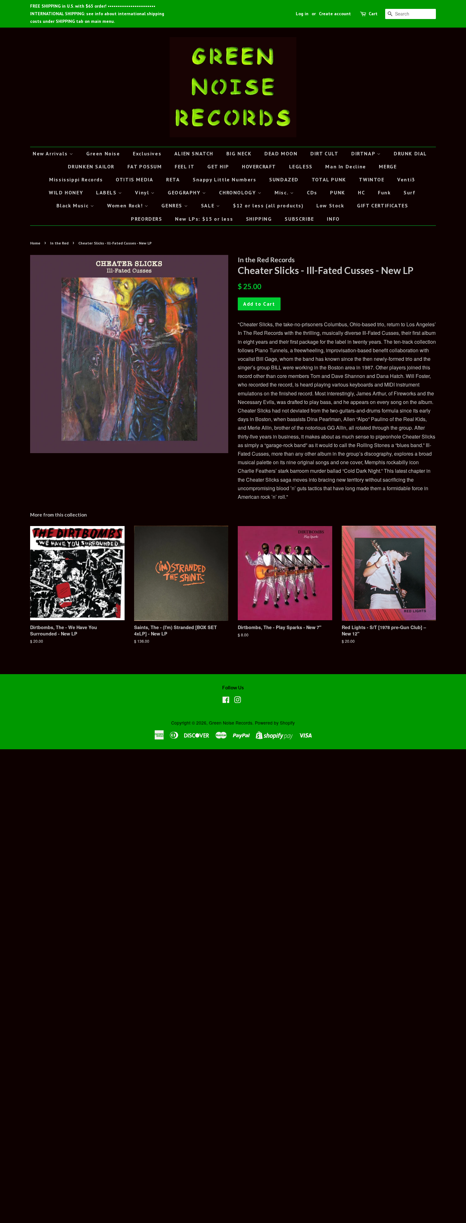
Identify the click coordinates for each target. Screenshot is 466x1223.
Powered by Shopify (275, 722)
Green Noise (103, 153)
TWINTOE (371, 179)
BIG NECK (239, 153)
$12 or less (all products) (268, 205)
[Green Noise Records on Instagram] (237, 701)
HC (361, 192)
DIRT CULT (324, 153)
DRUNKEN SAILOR (91, 166)
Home (35, 243)
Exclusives (147, 153)
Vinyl (143, 192)
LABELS (107, 192)
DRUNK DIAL (410, 153)
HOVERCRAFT (259, 166)
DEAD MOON (280, 153)
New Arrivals (51, 153)
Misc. (282, 192)
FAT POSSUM (144, 166)
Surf (409, 192)
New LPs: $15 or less (204, 219)
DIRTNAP (364, 153)
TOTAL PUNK (329, 179)
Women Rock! (126, 205)
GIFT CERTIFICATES (382, 205)
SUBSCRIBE (299, 219)
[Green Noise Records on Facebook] (226, 701)
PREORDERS (146, 219)
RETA (173, 179)
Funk (384, 192)
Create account (335, 13)
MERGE (388, 166)
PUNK (337, 192)
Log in (302, 13)
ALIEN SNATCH (193, 153)
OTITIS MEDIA (134, 179)
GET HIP (218, 166)
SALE (208, 205)
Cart (373, 13)
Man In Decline (345, 166)
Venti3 (406, 179)
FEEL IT (184, 166)
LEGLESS (301, 166)
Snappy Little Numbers (224, 179)
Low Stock (330, 205)
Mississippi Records (76, 179)
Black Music (73, 205)
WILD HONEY (66, 192)
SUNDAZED (284, 179)
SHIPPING (259, 219)
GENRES (172, 205)
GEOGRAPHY (185, 192)
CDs (312, 192)
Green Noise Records (230, 722)
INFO (333, 219)
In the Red (59, 243)
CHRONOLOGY (238, 192)
